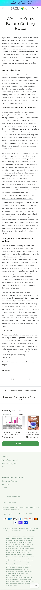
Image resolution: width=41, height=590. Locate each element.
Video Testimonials (10, 460)
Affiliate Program (9, 464)
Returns (5, 484)
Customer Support (10, 481)
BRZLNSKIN (13, 528)
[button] (33, 8)
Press (4, 467)
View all (20, 443)
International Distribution (13, 478)
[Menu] (2, 8)
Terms (4, 488)
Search (5, 457)
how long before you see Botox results (17, 198)
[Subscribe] (38, 502)
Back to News (22, 379)
